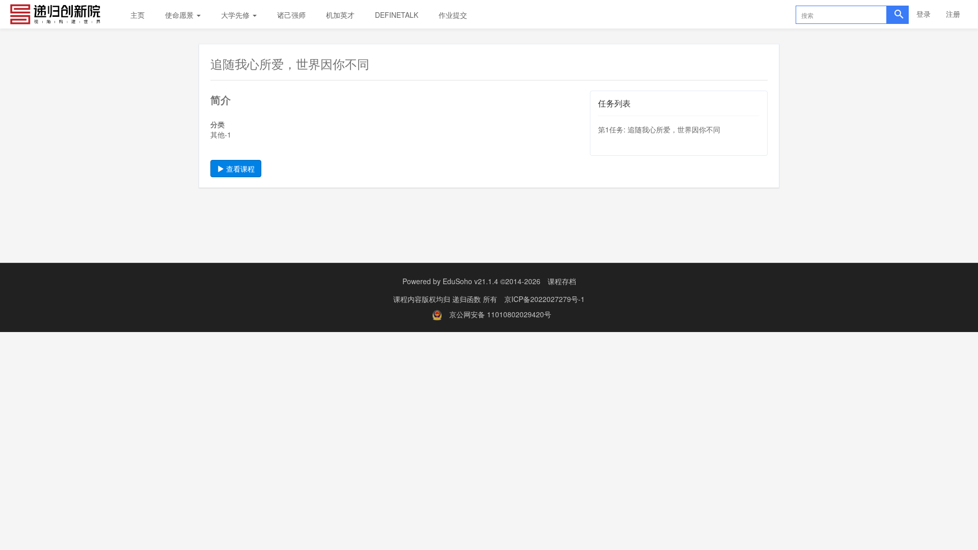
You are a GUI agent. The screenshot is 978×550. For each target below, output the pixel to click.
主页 (137, 15)
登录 (923, 14)
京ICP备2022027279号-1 (544, 299)
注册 (953, 14)
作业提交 (453, 15)
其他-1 (220, 134)
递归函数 (467, 299)
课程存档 (562, 281)
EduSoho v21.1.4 (470, 281)
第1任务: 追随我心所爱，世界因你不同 (659, 129)
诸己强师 (291, 15)
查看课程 (239, 168)
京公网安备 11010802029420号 (500, 314)
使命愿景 (180, 15)
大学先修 (236, 15)
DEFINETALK (396, 15)
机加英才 (340, 15)
